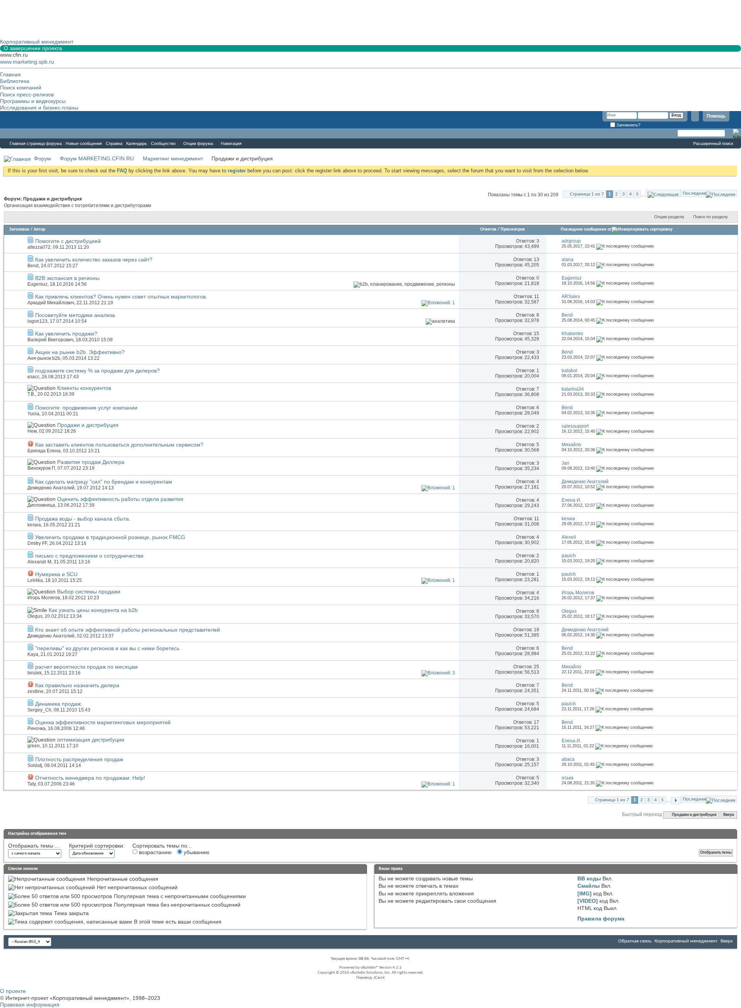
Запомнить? (627, 125)
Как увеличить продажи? (66, 333)
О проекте (13, 991)
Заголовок (19, 229)
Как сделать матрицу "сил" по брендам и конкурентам (103, 482)
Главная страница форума (36, 143)
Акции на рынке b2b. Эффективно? (80, 352)
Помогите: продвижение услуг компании (86, 408)
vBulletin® (369, 968)
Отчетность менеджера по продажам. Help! (90, 778)
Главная (10, 74)
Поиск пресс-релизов (27, 94)
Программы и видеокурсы (33, 101)
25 (536, 666)
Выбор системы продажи (88, 591)
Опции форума (198, 143)
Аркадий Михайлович (50, 302)
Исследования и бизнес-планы (39, 108)
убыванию (196, 852)
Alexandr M (39, 562)
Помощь (716, 116)
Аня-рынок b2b (43, 358)
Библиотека (14, 81)
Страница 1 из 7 (587, 194)
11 (536, 296)
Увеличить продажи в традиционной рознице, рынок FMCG (110, 537)
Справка (114, 143)
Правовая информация (29, 1004)
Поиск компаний (20, 87)
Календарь (136, 143)
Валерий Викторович (50, 339)
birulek (34, 673)
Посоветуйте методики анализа (75, 315)
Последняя (694, 193)
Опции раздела (669, 216)
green (33, 745)
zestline (35, 691)
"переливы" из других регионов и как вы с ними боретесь (107, 648)
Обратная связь (634, 941)
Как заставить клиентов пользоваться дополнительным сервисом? (119, 445)
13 (536, 259)
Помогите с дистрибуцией (68, 241)
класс (33, 376)
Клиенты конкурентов (84, 388)
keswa (34, 525)
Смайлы (588, 886)
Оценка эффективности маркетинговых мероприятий (103, 722)
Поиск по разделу (710, 216)
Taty (31, 784)
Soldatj (34, 765)
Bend (33, 265)
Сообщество (163, 143)
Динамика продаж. (58, 704)
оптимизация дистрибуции (90, 740)
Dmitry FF (37, 543)
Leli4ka (35, 580)
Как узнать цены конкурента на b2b (93, 610)
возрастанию (154, 852)
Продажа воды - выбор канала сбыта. (82, 519)
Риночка (36, 728)
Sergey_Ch (39, 710)
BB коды (589, 878)
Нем (32, 431)
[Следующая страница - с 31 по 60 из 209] (663, 193)
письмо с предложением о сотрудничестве (89, 556)
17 (536, 722)
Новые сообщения (84, 143)
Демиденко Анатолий (50, 488)
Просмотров (513, 229)
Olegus (34, 616)
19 (536, 629)
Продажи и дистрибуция (87, 425)
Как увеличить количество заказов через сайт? (93, 259)
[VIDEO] (587, 901)
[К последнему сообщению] (625, 246)
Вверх (728, 815)
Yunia (33, 413)
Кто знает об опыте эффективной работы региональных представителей (127, 630)
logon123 (37, 321)
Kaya (32, 654)
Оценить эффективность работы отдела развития (120, 499)
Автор (39, 229)
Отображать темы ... (33, 846)
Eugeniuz (37, 284)
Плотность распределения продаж (79, 759)
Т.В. (31, 394)
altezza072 (39, 247)
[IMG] (584, 893)
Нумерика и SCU (56, 574)
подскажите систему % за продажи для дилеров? (97, 370)
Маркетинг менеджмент (173, 158)
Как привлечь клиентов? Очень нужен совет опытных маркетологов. (121, 296)
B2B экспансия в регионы (67, 278)
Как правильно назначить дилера (77, 685)
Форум (15, 133)
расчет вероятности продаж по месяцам (86, 667)
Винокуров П (41, 468)
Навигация (231, 143)
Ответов (488, 229)
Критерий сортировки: (97, 846)
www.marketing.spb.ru (27, 62)
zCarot (379, 978)
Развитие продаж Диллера (90, 462)
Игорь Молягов (43, 597)
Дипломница (41, 505)
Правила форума (600, 918)
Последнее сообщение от (586, 229)
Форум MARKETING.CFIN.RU (97, 158)
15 (536, 333)
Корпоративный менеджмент (686, 941)
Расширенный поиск (713, 143)
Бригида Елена (44, 450)
